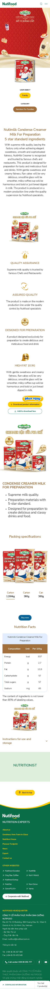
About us (6, 829)
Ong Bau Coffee (11, 875)
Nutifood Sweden (12, 871)
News (5, 848)
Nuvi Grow (33, 884)
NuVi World (34, 875)
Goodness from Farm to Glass (15, 834)
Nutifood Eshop (11, 879)
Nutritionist (25, 765)
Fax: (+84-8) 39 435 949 (12, 955)
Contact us (7, 858)
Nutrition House (9, 839)
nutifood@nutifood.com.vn (16, 939)
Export (5, 853)
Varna (31, 888)
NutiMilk (32, 871)
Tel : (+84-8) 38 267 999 (12, 952)
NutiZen (8, 884)
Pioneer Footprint (10, 844)
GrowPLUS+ (10, 888)
